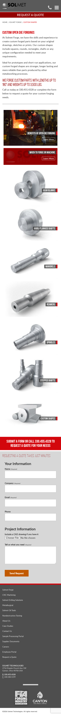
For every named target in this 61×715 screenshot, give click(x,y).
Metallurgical (7, 605)
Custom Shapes (30, 22)
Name (11, 469)
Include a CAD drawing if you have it (21, 534)
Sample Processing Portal (13, 636)
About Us (6, 620)
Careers (5, 646)
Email (10, 497)
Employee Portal (9, 652)
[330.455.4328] (50, 7)
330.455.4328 (43, 441)
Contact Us (7, 631)
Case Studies (7, 626)
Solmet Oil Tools (9, 610)
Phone (8, 511)
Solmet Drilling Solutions (12, 600)
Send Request (17, 573)
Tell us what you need (18, 544)
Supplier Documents (10, 641)
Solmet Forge (15, 22)
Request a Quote (9, 657)
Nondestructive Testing (12, 615)
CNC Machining (9, 595)
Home (4, 22)
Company (12, 483)
